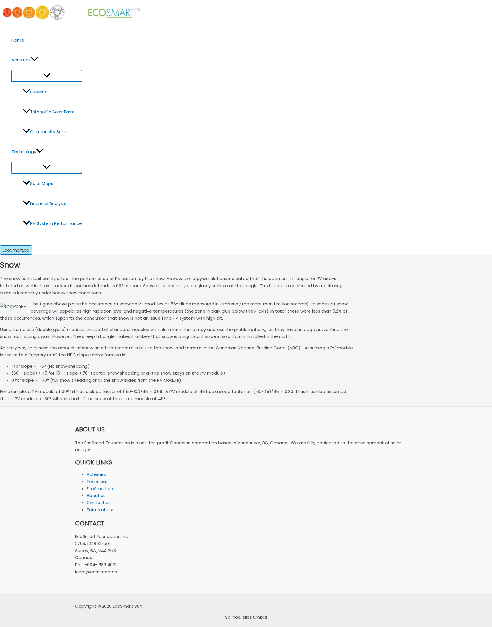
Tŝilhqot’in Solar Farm (52, 112)
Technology (23, 152)
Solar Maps (41, 183)
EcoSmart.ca (100, 489)
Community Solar (48, 132)
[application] (34, 60)
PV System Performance (56, 223)
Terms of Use (101, 510)
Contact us (99, 502)
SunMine (39, 92)
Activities (21, 60)
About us (96, 495)
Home (17, 40)
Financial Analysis (48, 203)
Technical (97, 481)
